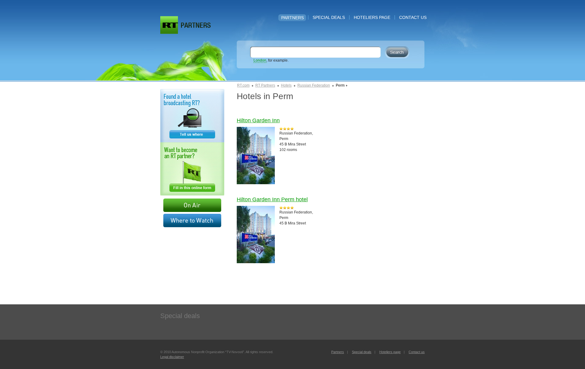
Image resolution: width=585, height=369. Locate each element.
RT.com (243, 85)
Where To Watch (192, 220)
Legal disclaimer (172, 357)
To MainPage (196, 25)
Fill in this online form (192, 168)
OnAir (192, 205)
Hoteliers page (372, 17)
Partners (292, 17)
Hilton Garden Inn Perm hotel (272, 199)
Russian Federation (313, 85)
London (260, 60)
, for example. (271, 60)
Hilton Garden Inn (258, 120)
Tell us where (192, 115)
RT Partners (265, 85)
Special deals (329, 17)
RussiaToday (169, 25)
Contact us (413, 17)
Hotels (286, 85)
